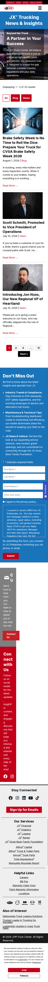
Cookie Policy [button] (23, 960)
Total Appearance (24, 859)
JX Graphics (24, 829)
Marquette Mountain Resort (24, 863)
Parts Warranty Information (24, 889)
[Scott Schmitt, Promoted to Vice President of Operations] (24, 205)
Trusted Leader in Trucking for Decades (19, 921)
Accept (24, 970)
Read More (10, 185)
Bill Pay (25, 2)
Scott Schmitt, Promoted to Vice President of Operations (23, 227)
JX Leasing (24, 833)
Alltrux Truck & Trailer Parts (24, 851)
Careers (18, 2)
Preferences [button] (36, 962)
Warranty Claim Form (24, 885)
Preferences (24, 976)
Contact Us (10, 2)
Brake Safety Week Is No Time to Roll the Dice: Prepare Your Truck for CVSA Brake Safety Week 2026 (23, 147)
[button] (11, 635)
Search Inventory (35, 2)
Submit (11, 556)
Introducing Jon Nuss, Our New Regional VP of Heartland (23, 298)
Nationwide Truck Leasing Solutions (22, 916)
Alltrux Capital (24, 847)
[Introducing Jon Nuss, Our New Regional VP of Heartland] (24, 277)
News (26, 98)
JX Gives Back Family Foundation (24, 841)
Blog (15, 98)
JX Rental (24, 837)
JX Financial (24, 825)
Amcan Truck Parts (24, 855)
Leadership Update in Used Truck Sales (21, 927)
